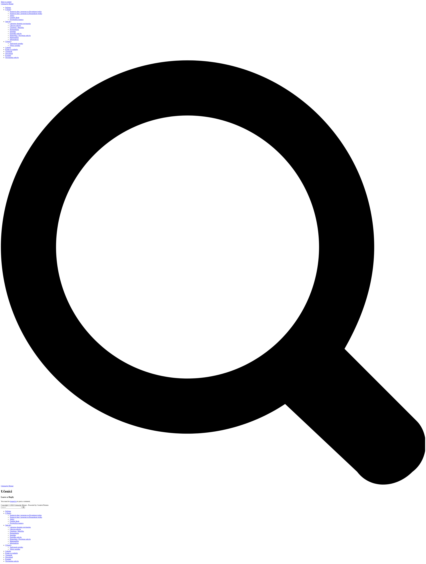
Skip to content (6, 2)
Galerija (8, 47)
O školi (7, 10)
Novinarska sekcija (12, 57)
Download (9, 53)
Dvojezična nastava (16, 20)
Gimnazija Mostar (7, 4)
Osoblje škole (14, 18)
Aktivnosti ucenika (16, 43)
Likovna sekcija (15, 26)
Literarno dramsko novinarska (20, 24)
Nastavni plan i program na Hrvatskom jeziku (26, 12)
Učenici (8, 41)
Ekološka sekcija (16, 34)
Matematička (14, 37)
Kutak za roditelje (11, 49)
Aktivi (12, 16)
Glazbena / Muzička (17, 28)
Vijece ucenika (15, 45)
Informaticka (14, 39)
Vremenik (8, 51)
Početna (8, 8)
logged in (13, 501)
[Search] (213, 484)
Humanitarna (14, 30)
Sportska (13, 32)
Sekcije (7, 22)
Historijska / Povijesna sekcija (20, 35)
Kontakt (8, 55)
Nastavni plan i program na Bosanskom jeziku (26, 14)
